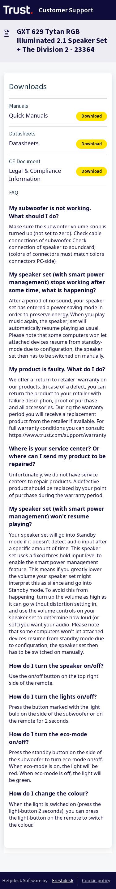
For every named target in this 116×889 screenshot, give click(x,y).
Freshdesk (62, 880)
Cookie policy (96, 880)
